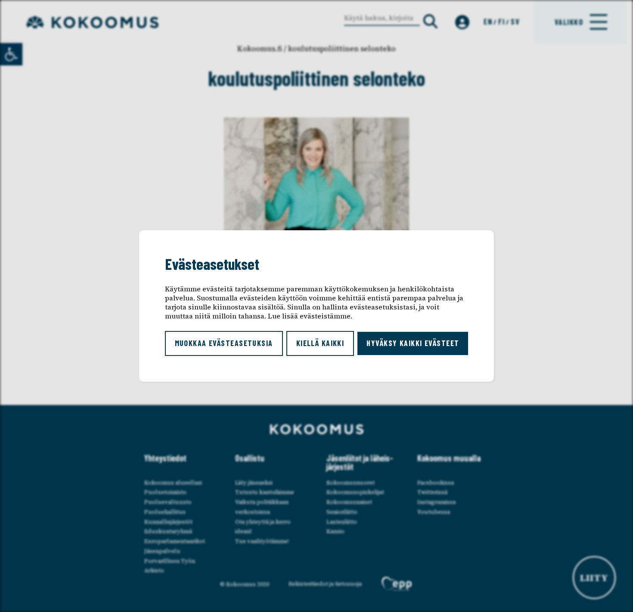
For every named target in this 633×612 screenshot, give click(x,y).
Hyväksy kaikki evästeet (412, 343)
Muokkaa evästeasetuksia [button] (224, 343)
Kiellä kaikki (320, 343)
